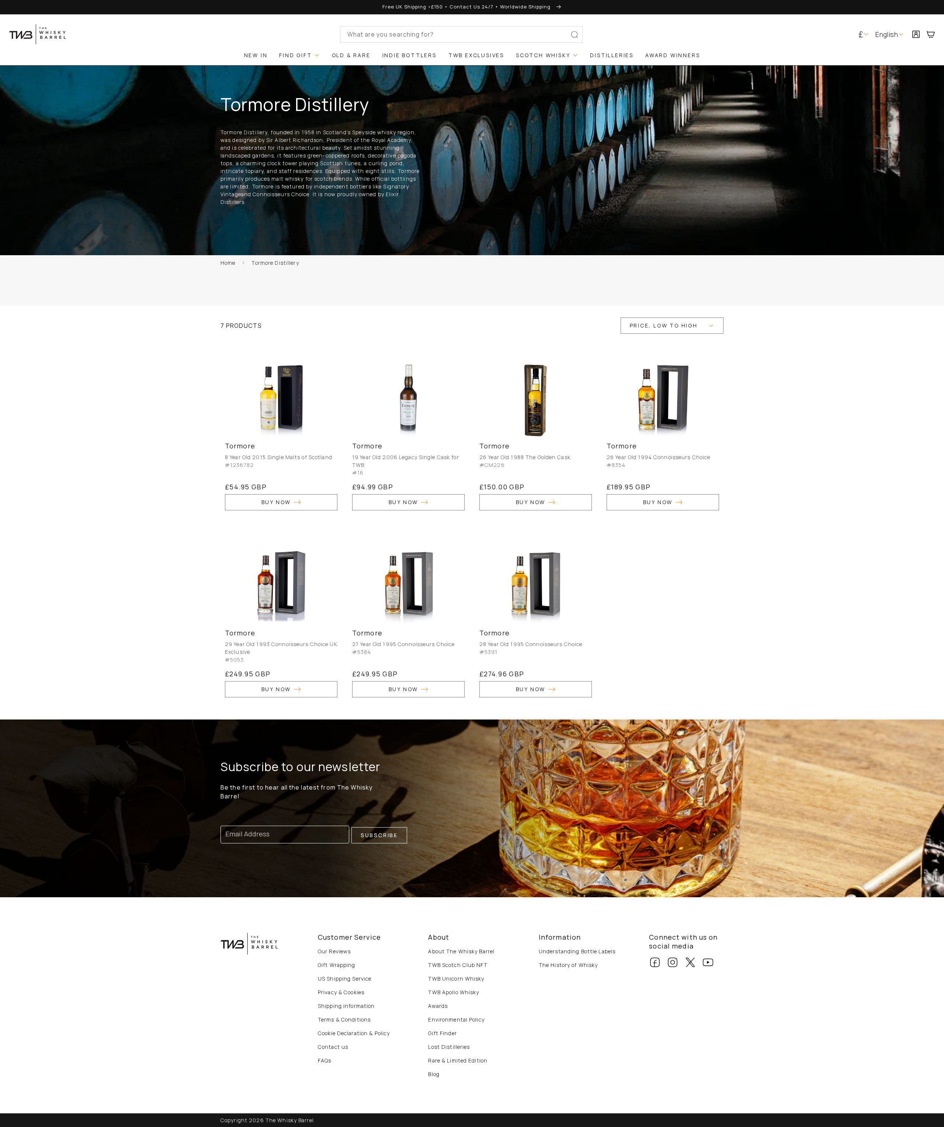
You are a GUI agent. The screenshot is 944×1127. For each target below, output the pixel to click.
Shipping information (346, 1005)
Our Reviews (334, 951)
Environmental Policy (456, 1019)
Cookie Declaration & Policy (354, 1033)
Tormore (240, 445)
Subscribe (379, 835)
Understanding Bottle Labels (577, 951)
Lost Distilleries (449, 1046)
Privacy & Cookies (341, 992)
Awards (438, 1005)
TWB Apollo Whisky (453, 992)
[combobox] (461, 34)
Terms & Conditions (344, 1019)
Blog (433, 1074)
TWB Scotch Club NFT (457, 964)
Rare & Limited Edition (457, 1060)
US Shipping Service (344, 978)
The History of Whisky (568, 964)
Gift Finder (442, 1033)
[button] (933, 34)
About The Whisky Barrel (461, 951)
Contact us (333, 1046)
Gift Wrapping (336, 964)
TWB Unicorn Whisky (456, 978)
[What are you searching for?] (574, 35)
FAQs (324, 1060)
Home (228, 262)
